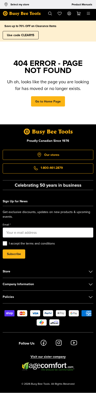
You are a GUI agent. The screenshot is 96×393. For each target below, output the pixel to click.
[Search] (50, 13)
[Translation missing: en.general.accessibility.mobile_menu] (88, 13)
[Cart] (79, 13)
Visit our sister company (48, 356)
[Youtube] (73, 343)
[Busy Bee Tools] (22, 13)
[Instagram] (58, 343)
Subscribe (14, 254)
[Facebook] (43, 343)
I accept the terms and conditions (32, 243)
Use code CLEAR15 (20, 35)
